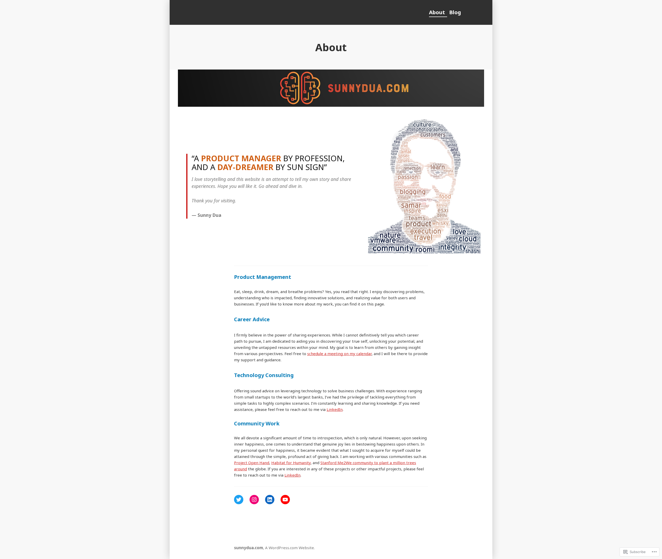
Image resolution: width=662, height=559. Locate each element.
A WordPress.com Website (289, 547)
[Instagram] (254, 499)
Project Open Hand (251, 462)
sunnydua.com (248, 547)
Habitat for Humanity (291, 462)
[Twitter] (238, 499)
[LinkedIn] (269, 499)
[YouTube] (285, 499)
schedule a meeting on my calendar (339, 353)
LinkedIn (335, 409)
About (437, 12)
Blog (455, 12)
